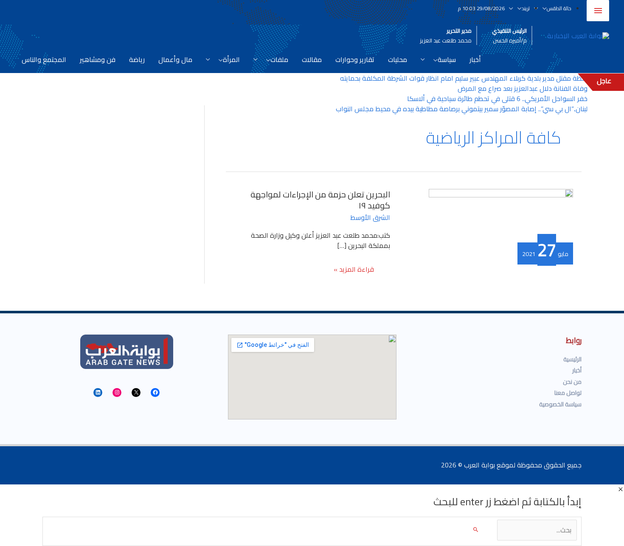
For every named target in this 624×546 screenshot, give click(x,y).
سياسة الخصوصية (560, 404)
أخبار (577, 370)
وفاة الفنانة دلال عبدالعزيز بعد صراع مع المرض (522, 88)
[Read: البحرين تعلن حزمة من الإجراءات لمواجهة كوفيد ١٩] (501, 214)
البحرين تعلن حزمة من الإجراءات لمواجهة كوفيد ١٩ (320, 199)
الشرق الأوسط (370, 217)
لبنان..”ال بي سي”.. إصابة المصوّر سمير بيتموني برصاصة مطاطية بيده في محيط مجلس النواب (461, 108)
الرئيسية (572, 359)
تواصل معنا (568, 392)
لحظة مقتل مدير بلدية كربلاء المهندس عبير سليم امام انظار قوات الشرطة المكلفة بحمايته (463, 78)
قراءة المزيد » (354, 270)
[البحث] (475, 530)
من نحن (572, 381)
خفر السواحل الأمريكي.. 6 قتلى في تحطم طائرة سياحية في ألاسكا (497, 98)
